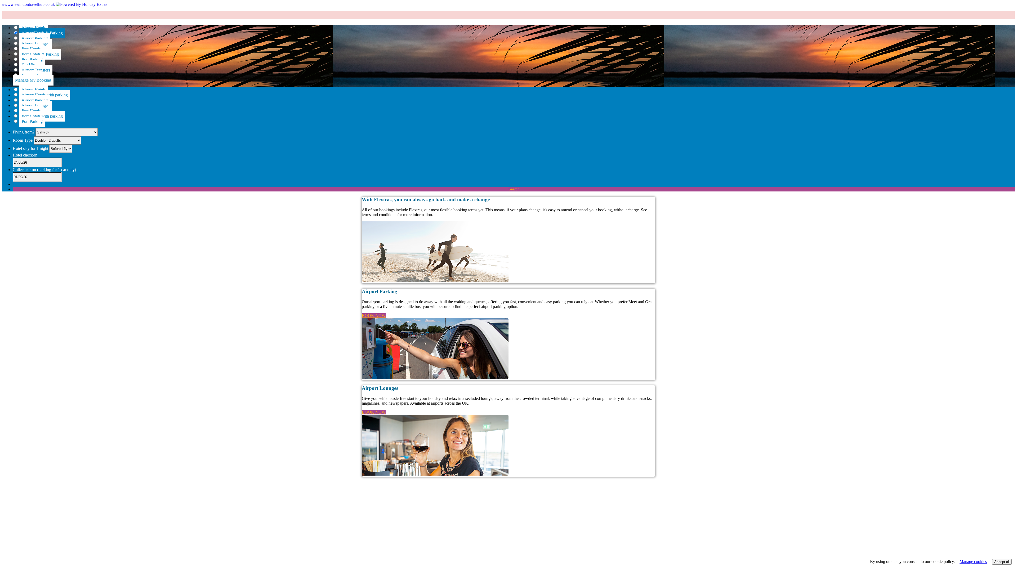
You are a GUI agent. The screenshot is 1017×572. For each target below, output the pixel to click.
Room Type (23, 140)
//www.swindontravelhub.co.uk (29, 4)
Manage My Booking (33, 80)
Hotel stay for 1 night (30, 148)
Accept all (1002, 562)
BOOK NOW (374, 315)
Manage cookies (973, 561)
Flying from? (24, 132)
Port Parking (32, 121)
